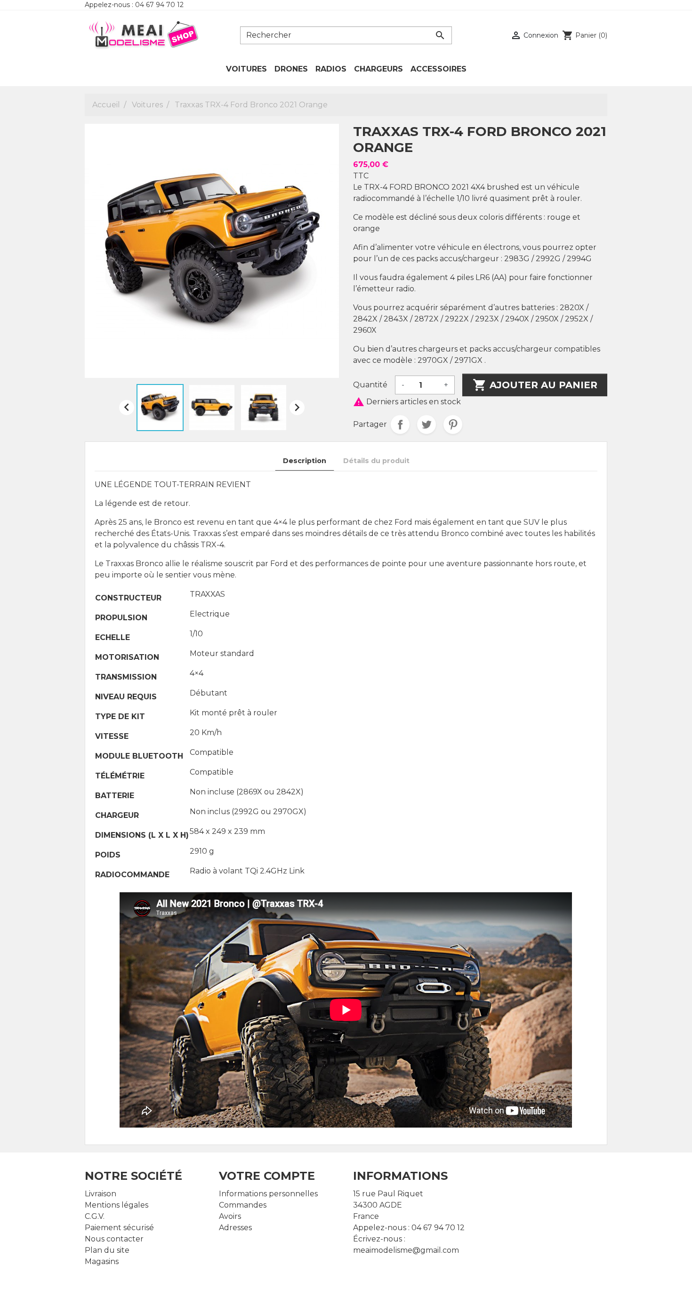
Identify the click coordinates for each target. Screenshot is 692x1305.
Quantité (370, 384)
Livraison (100, 1193)
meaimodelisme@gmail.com (406, 1250)
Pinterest (452, 424)
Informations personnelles (268, 1193)
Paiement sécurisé (119, 1227)
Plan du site (107, 1250)
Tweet (426, 424)
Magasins (102, 1261)
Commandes (242, 1205)
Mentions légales (116, 1205)
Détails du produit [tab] (376, 460)
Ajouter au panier (535, 385)
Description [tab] (304, 460)
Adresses (235, 1227)
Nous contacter (114, 1238)
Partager (400, 424)
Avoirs (230, 1216)
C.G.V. (95, 1216)
